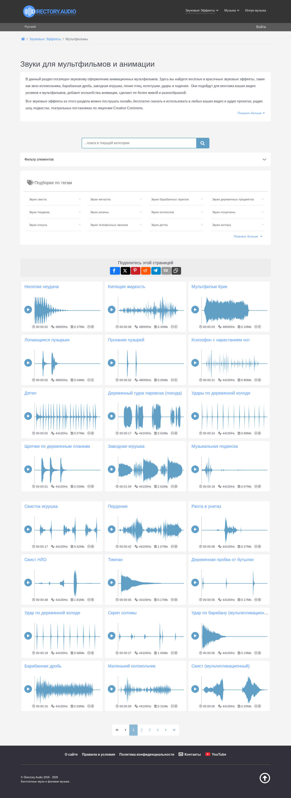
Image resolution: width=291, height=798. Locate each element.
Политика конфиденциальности (146, 754)
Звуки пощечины (223, 212)
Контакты (192, 754)
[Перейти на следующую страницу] (166, 730)
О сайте (71, 754)
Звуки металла (100, 199)
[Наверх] (254, 782)
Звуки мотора (221, 225)
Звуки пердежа (39, 212)
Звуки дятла (159, 225)
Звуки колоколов (162, 212)
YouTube (219, 754)
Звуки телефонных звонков (109, 225)
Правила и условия (98, 754)
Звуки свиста (38, 199)
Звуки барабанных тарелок (170, 199)
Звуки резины (99, 212)
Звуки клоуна (38, 225)
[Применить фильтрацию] (202, 143)
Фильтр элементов (39, 159)
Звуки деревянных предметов (233, 199)
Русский (30, 26)
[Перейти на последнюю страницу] (174, 730)
